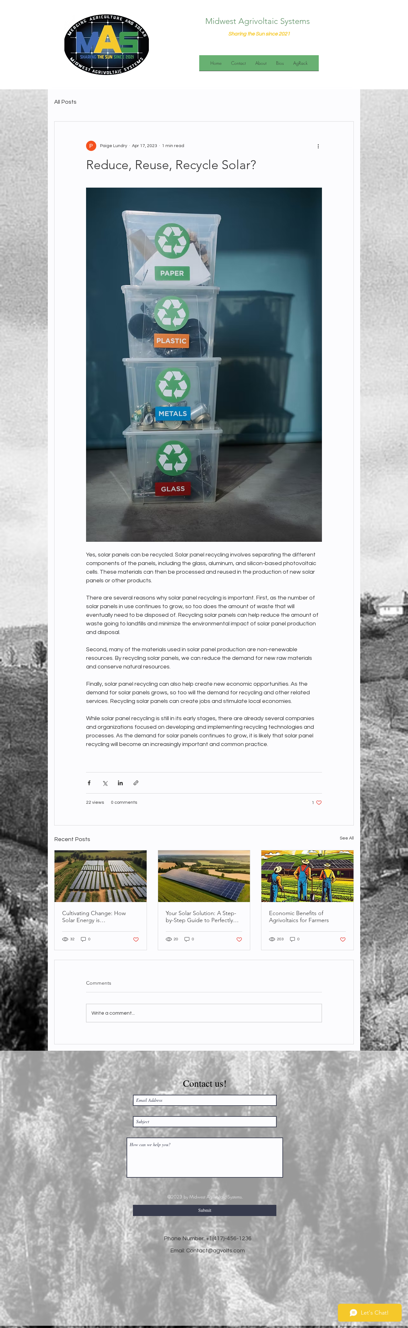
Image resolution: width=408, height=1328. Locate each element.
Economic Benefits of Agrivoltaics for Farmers (299, 917)
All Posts (65, 102)
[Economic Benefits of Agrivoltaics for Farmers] (307, 876)
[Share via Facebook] (89, 783)
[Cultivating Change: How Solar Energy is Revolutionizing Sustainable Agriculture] (101, 876)
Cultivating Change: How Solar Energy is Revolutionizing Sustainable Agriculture (97, 917)
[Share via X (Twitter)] (105, 783)
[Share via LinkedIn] (120, 783)
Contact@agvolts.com (215, 1251)
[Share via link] (136, 783)
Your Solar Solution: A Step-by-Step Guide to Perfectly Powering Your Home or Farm (203, 917)
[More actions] (318, 146)
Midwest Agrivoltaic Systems (257, 21)
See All (347, 838)
